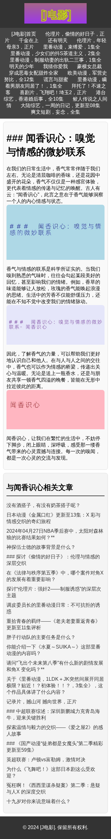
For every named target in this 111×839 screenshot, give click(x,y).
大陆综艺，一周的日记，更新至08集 (60, 105)
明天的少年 (21, 66)
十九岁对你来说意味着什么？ (38, 801)
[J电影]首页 (23, 34)
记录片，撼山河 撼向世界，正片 (41, 701)
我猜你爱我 (55, 66)
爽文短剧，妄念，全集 (55, 112)
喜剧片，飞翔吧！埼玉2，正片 (53, 92)
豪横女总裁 (89, 66)
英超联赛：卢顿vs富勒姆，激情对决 (45, 759)
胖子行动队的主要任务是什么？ (41, 637)
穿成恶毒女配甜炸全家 (33, 73)
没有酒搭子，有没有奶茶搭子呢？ (43, 505)
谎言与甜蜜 (55, 79)
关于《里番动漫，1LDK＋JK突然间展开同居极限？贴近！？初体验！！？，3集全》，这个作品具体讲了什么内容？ (55, 685)
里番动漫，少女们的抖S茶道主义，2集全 (55, 53)
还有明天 (58, 40)
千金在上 (29, 40)
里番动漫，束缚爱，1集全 (71, 47)
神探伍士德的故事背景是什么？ (41, 547)
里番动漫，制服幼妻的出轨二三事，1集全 (55, 60)
